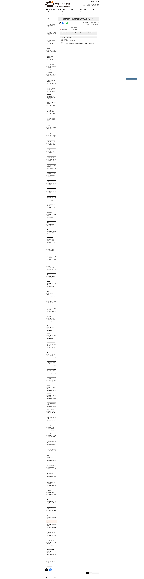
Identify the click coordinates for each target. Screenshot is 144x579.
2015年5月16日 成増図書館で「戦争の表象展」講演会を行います (51, 403)
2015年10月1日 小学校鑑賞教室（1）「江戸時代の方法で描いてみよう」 (51, 180)
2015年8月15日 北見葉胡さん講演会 (51, 215)
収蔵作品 (93, 9)
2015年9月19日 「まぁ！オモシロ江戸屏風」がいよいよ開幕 (51, 197)
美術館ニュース (58, 14)
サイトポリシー (55, 577)
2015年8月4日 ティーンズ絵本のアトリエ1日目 (51, 260)
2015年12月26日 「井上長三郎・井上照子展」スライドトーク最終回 (51, 33)
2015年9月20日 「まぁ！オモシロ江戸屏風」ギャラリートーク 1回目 (51, 192)
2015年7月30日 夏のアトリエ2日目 (51, 291)
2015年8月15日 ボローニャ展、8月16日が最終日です (51, 218)
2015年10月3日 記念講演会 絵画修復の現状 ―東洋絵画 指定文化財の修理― (51, 165)
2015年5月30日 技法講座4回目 (51, 374)
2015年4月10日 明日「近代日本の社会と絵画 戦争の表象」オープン (51, 441)
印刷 (87, 24)
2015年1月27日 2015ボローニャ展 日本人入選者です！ (51, 540)
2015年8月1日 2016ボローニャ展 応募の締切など (51, 277)
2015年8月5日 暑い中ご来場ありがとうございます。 (51, 253)
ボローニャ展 (72, 11)
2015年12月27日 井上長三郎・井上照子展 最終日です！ (51, 29)
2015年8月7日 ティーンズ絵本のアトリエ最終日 (51, 243)
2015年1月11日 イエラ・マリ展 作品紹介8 (51, 552)
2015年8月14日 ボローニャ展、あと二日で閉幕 (51, 225)
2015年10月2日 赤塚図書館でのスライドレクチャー (51, 176)
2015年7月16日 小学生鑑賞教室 (51, 325)
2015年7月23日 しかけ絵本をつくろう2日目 (51, 309)
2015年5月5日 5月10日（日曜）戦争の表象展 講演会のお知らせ (51, 417)
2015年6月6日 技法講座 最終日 (51, 366)
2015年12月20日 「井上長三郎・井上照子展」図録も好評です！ (51, 51)
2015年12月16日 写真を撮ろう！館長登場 (51, 67)
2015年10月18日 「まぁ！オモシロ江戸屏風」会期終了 (51, 144)
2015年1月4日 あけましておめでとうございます (51, 566)
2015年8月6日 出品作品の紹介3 (51, 247)
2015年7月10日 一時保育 (51, 342)
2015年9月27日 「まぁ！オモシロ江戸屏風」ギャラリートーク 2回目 (51, 184)
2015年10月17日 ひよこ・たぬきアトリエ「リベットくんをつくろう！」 (51, 148)
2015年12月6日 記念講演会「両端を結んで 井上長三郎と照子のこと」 (51, 93)
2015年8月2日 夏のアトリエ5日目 (51, 274)
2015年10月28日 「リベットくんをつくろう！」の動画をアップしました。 (51, 136)
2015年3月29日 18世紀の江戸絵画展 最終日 (51, 445)
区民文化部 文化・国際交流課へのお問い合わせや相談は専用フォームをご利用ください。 (78, 43)
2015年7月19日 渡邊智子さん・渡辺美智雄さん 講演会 (51, 319)
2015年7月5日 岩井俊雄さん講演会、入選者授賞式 (51, 355)
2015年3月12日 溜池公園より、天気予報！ (51, 490)
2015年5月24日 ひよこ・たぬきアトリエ (51, 385)
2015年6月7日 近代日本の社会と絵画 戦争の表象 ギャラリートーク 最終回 (51, 362)
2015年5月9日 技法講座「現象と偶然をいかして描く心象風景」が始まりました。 (51, 412)
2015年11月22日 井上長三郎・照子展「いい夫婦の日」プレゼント (51, 119)
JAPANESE (92, 1)
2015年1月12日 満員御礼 (51, 545)
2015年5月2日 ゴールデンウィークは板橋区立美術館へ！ (51, 428)
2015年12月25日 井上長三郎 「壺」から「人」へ (51, 37)
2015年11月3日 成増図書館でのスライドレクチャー (51, 133)
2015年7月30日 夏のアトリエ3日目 (51, 287)
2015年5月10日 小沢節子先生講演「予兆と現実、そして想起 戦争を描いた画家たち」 (51, 408)
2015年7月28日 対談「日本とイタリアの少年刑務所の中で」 (51, 298)
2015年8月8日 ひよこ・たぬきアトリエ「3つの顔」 (51, 237)
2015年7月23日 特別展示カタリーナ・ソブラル (51, 312)
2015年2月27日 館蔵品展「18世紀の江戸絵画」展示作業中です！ (51, 532)
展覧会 (72, 9)
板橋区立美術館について (50, 9)
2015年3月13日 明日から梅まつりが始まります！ (51, 486)
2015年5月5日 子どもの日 (51, 420)
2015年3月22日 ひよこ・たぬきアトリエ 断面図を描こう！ (51, 465)
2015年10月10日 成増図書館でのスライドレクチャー (51, 157)
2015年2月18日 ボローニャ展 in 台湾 (51, 536)
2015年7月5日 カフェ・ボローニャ (51, 352)
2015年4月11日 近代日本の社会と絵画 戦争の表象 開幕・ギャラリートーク (51, 436)
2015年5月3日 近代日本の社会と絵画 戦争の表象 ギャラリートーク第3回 (51, 424)
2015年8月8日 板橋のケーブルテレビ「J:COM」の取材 (51, 240)
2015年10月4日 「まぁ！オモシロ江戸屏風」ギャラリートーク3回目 (51, 160)
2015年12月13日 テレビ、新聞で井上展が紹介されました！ (51, 75)
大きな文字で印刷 (93, 24)
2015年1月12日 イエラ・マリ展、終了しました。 (51, 543)
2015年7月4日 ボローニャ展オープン (51, 358)
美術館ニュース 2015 (65, 14)
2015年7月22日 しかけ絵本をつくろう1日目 (51, 316)
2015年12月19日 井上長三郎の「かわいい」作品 (51, 60)
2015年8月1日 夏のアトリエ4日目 (51, 284)
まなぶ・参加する (83, 9)
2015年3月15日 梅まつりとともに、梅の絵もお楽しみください (51, 473)
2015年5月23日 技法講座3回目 (51, 388)
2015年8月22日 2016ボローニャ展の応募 (51, 205)
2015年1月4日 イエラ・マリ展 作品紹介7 (51, 562)
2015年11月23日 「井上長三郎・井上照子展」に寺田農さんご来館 (51, 115)
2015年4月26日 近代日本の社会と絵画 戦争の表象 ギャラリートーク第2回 (51, 432)
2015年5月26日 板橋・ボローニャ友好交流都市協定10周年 (51, 381)
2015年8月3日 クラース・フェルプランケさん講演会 (51, 267)
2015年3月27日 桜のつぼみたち (51, 458)
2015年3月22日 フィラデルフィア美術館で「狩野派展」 (51, 461)
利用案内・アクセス (61, 9)
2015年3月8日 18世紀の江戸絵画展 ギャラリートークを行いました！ (51, 507)
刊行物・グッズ (50, 11)
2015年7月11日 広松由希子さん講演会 (51, 336)
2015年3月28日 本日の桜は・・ (51, 455)
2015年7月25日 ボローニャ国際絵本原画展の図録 (51, 305)
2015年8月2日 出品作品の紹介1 (51, 270)
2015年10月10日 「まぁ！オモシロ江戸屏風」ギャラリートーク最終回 (51, 152)
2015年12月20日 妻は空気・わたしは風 (51, 48)
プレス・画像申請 (61, 11)
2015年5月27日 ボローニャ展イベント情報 (51, 378)
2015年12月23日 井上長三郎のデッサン (51, 41)
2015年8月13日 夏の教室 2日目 (51, 229)
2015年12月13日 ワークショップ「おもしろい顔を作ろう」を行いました (51, 71)
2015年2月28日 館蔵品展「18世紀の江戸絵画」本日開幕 (51, 528)
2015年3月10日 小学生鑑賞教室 (51, 495)
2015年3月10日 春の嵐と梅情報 (51, 499)
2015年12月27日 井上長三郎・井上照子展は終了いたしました (51, 25)
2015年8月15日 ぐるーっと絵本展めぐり (51, 222)
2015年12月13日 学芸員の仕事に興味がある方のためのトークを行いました (51, 80)
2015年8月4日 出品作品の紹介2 (51, 264)
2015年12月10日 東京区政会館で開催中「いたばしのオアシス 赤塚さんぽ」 (51, 88)
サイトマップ (47, 577)
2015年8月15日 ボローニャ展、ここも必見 (51, 212)
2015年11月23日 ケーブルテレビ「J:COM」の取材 (51, 111)
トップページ (53, 14)
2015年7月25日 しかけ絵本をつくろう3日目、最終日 (51, 302)
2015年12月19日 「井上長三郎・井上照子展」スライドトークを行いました (51, 56)
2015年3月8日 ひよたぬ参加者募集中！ (51, 511)
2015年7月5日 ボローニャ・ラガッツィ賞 (51, 348)
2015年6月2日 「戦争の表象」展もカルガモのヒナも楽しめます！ (51, 370)
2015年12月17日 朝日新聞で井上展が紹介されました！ (51, 64)
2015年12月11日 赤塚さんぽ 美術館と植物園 (51, 84)
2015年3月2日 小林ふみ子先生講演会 (51, 525)
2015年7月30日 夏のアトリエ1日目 (51, 294)
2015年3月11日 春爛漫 (50, 492)
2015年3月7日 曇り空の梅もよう (51, 515)
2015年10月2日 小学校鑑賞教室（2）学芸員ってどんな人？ (51, 173)
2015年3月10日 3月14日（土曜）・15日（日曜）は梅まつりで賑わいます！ (51, 502)
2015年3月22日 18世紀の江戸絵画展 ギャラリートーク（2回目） (51, 468)
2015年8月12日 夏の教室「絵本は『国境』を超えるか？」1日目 (51, 232)
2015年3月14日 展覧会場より (51, 476)
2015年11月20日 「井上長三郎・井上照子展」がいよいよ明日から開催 (51, 128)
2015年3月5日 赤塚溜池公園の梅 (51, 518)
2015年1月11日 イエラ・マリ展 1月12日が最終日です (51, 549)
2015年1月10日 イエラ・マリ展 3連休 (51, 555)
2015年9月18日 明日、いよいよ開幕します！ (51, 201)
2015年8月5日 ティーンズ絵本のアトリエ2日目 (51, 257)
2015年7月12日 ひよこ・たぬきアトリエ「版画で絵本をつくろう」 (51, 332)
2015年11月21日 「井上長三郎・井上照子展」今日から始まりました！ (51, 124)
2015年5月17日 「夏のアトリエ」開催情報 (51, 396)
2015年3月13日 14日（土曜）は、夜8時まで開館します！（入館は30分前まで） (51, 482)
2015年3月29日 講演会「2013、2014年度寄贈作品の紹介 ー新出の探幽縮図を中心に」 (51, 450)
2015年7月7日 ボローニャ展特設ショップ (51, 345)
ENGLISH (97, 1)
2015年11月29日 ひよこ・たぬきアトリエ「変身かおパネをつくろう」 (51, 102)
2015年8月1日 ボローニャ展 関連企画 (51, 281)
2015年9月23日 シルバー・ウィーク (51, 189)
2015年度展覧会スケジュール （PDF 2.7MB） (69, 29)
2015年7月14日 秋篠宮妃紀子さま (51, 328)
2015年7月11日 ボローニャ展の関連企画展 (51, 339)
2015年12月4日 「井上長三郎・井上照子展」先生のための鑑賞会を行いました (51, 97)
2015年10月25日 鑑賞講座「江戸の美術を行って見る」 (51, 141)
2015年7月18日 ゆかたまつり (51, 321)
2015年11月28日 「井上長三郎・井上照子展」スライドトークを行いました (51, 107)
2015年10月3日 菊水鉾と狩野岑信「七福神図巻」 (51, 169)
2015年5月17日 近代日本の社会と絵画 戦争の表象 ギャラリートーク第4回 (51, 392)
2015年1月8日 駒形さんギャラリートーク (51, 559)
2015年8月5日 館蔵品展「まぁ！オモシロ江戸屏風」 (51, 250)
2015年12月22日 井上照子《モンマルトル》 (51, 44)
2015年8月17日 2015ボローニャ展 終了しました (51, 208)
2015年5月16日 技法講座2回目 (51, 399)
